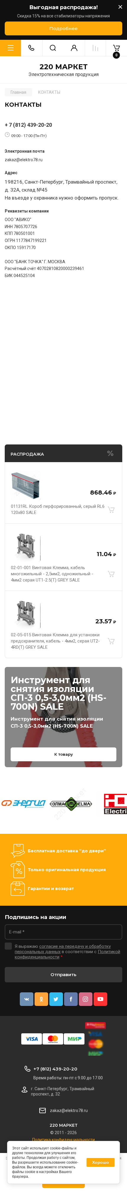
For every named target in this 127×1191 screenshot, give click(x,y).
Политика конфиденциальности (63, 1139)
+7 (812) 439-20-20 (55, 1069)
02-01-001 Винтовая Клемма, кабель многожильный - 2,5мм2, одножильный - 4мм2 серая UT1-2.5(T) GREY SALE (52, 574)
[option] (23, 804)
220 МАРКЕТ (64, 66)
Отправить (63, 974)
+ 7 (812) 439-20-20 (28, 125)
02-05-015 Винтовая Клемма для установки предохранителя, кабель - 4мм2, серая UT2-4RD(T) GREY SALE (55, 641)
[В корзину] (111, 509)
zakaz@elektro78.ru (24, 159)
